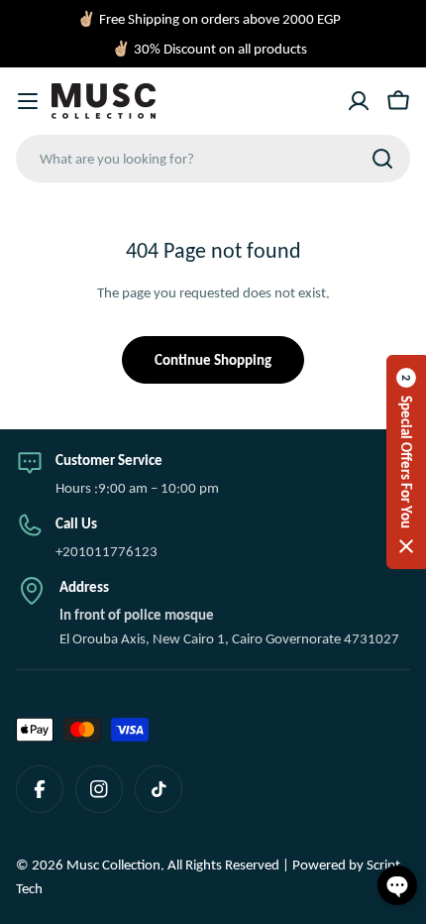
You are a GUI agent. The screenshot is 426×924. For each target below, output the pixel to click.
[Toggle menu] (28, 101)
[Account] (359, 101)
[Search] (382, 159)
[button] (406, 462)
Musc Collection (113, 864)
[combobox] (213, 158)
